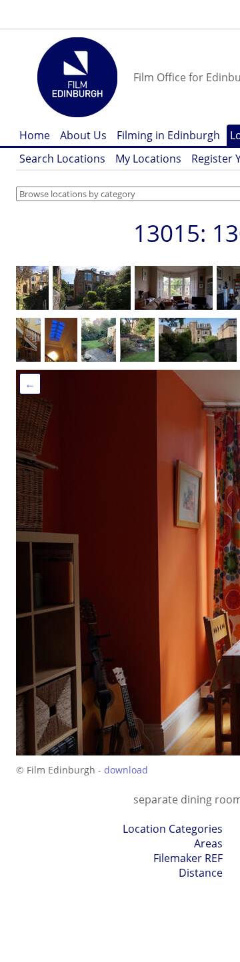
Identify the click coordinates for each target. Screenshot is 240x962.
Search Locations (62, 158)
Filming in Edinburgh (168, 135)
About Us (83, 135)
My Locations (148, 158)
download (126, 769)
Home (34, 135)
